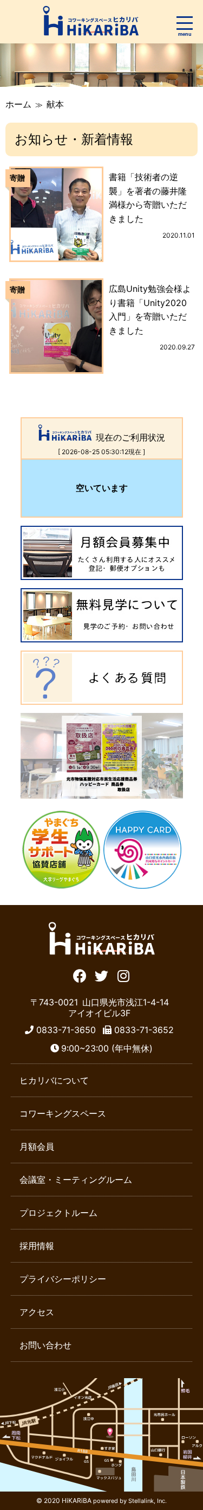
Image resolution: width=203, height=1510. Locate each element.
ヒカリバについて (54, 1080)
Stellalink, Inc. (147, 1501)
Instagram (123, 974)
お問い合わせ (45, 1345)
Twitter (101, 974)
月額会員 (36, 1146)
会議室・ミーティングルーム (75, 1179)
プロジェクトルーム (58, 1212)
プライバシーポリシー (62, 1278)
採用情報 (36, 1245)
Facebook (79, 974)
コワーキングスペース (62, 1113)
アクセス (36, 1312)
